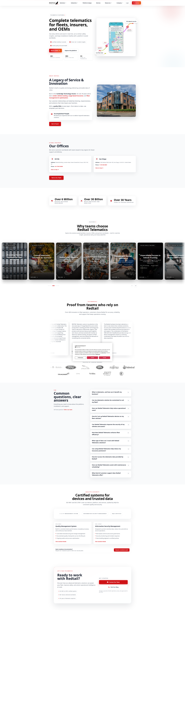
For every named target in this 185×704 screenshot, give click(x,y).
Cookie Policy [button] (103, 352)
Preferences (80, 357)
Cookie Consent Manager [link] (80, 345)
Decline (92, 357)
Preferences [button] (97, 354)
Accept (104, 357)
